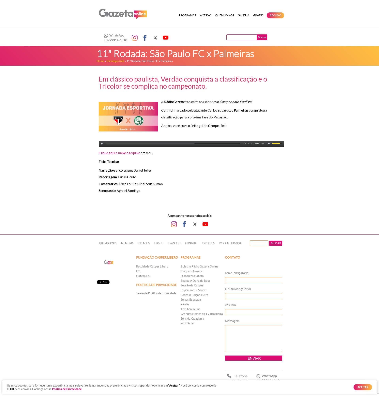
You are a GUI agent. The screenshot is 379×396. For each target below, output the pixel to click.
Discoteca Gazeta (192, 276)
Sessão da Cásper (192, 285)
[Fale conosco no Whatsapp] (114, 38)
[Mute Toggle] (269, 143)
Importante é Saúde (193, 290)
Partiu (185, 304)
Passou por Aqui (230, 243)
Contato (191, 243)
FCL (138, 271)
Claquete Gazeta (192, 271)
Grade (258, 15)
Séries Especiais (191, 299)
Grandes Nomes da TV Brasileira (202, 313)
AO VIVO (275, 15)
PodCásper (188, 323)
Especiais (208, 243)
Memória (127, 243)
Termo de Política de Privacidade (156, 293)
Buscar (262, 37)
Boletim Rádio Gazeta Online (199, 266)
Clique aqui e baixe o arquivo (119, 153)
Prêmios (144, 243)
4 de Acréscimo (190, 309)
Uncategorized (115, 61)
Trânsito (174, 243)
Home (100, 61)
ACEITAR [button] (362, 387)
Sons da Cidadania (192, 318)
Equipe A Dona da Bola (195, 280)
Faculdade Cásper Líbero (152, 266)
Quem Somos (224, 15)
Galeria (243, 15)
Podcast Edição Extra (194, 295)
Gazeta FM (143, 276)
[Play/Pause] (101, 143)
